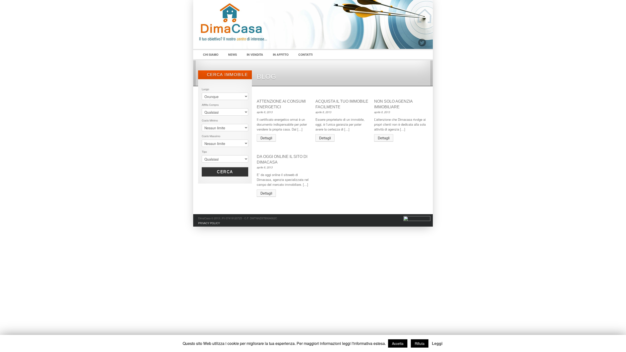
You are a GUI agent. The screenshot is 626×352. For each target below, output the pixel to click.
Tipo (204, 152)
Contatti (305, 54)
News (232, 54)
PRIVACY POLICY (209, 223)
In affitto (281, 54)
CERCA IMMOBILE (226, 74)
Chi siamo (208, 55)
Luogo (205, 89)
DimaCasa (234, 26)
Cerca (225, 172)
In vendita (255, 54)
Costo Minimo (210, 120)
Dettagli (266, 137)
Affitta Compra (210, 105)
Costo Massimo (211, 136)
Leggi (437, 343)
